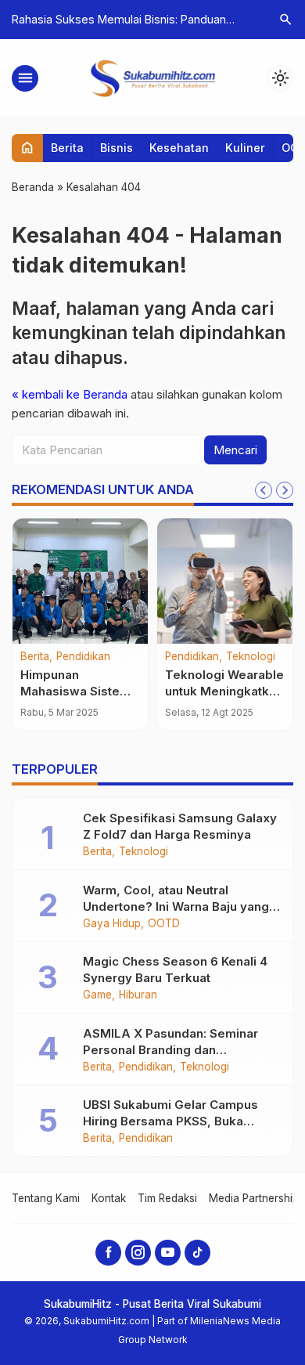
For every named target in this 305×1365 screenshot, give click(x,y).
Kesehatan (179, 147)
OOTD (164, 924)
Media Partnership (254, 1198)
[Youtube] (168, 1253)
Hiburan (138, 995)
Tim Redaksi (167, 1198)
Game (97, 995)
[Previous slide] (263, 490)
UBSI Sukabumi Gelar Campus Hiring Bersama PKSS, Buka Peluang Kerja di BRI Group (170, 1121)
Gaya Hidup (112, 924)
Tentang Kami (46, 1198)
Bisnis (116, 147)
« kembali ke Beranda (69, 394)
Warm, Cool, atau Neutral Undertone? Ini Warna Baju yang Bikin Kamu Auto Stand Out (176, 906)
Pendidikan (83, 657)
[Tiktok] (197, 1253)
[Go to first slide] (284, 490)
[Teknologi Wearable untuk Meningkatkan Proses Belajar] (224, 581)
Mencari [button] (235, 449)
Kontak (109, 1198)
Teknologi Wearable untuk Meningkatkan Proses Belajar (224, 691)
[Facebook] (108, 1253)
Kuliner (245, 147)
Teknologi (250, 657)
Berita (67, 147)
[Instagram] (138, 1253)
